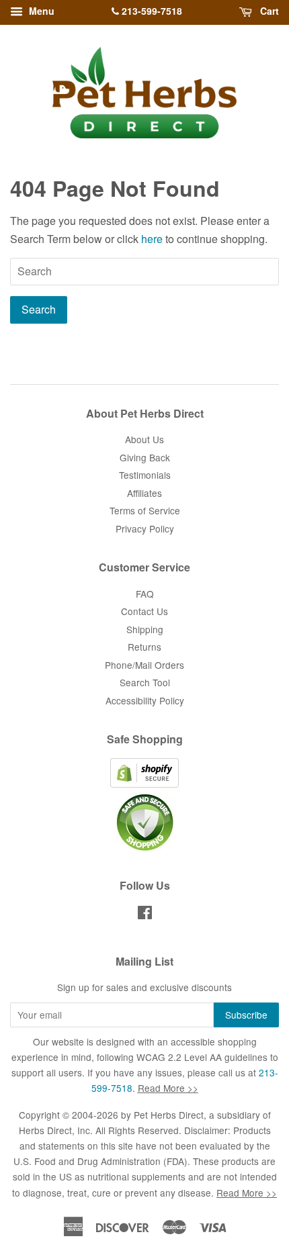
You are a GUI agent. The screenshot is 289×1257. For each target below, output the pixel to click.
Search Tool (145, 682)
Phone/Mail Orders (144, 664)
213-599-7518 (150, 10)
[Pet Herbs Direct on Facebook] (145, 914)
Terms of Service (145, 510)
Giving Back (145, 457)
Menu (40, 10)
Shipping (144, 629)
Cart (268, 10)
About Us (144, 439)
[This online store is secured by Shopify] (144, 783)
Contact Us (144, 611)
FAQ (145, 593)
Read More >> (168, 1088)
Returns (144, 646)
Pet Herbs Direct (169, 1114)
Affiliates (144, 493)
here (152, 238)
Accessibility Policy (145, 700)
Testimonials (145, 474)
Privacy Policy (145, 528)
